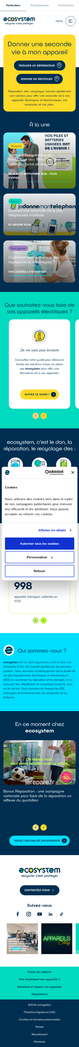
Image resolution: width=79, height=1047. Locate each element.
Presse (39, 1026)
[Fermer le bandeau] (72, 472)
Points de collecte (39, 972)
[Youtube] (39, 914)
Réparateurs (40, 994)
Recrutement (39, 1034)
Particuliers (13, 5)
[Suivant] (43, 416)
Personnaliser (37, 557)
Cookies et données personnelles (39, 1019)
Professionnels (40, 5)
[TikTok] (61, 914)
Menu (59, 21)
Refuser (40, 571)
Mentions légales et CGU (39, 1012)
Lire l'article (39, 780)
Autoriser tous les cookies (39, 543)
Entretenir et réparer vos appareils (39, 986)
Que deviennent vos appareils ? (39, 979)
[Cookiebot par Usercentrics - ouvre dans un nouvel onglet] (47, 472)
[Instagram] (28, 914)
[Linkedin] (50, 914)
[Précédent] (35, 416)
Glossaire (39, 1041)
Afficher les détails (52, 530)
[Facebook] (17, 914)
